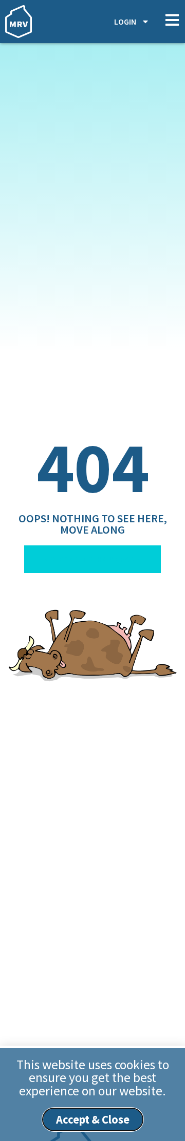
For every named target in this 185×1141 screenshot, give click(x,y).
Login (125, 21)
